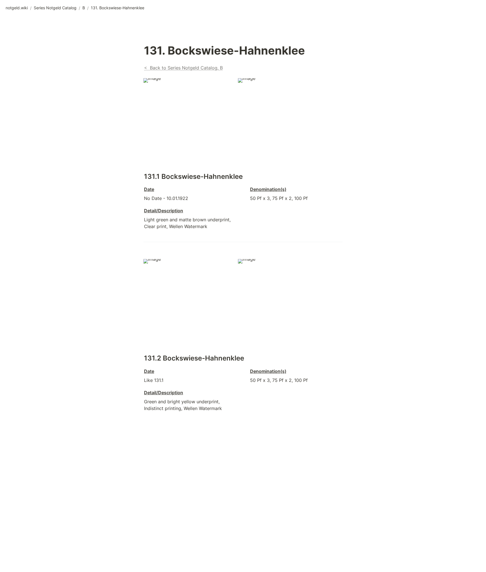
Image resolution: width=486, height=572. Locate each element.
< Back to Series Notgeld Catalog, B (183, 68)
